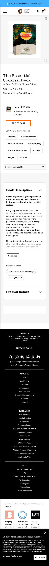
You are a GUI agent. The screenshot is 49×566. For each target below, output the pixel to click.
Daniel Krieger (25, 93)
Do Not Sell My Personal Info (24, 446)
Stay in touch (25, 348)
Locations (24, 384)
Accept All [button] (40, 557)
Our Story (24, 377)
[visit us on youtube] (22, 357)
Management (24, 388)
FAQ (24, 473)
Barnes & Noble (28, 136)
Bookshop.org (34, 143)
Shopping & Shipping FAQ (24, 476)
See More (12, 255)
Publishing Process (25, 469)
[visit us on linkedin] (28, 357)
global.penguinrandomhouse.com (24, 361)
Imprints (24, 402)
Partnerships (24, 414)
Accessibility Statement (24, 395)
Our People (24, 381)
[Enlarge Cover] (45, 61)
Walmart (23, 157)
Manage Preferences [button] (12, 556)
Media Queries (24, 418)
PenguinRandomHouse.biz (24, 429)
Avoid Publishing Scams (24, 453)
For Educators (24, 480)
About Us (24, 374)
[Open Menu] (5, 11)
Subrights (24, 483)
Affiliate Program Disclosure (24, 450)
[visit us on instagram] (38, 357)
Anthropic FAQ (24, 457)
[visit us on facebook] (11, 357)
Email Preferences (24, 432)
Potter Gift (18, 89)
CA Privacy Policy (25, 443)
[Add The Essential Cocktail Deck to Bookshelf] (45, 18)
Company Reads (24, 425)
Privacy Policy (24, 439)
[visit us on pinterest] (33, 357)
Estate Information (24, 490)
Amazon (12, 136)
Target (11, 157)
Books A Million (15, 143)
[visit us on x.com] (17, 357)
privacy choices (36, 551)
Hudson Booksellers (17, 150)
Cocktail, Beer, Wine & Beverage (21, 271)
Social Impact (24, 391)
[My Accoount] (38, 11)
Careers (24, 399)
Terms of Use (24, 436)
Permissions (24, 487)
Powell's (36, 150)
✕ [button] (45, 533)
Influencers (24, 421)
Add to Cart (18, 123)
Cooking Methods (15, 278)
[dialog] (24, 547)
